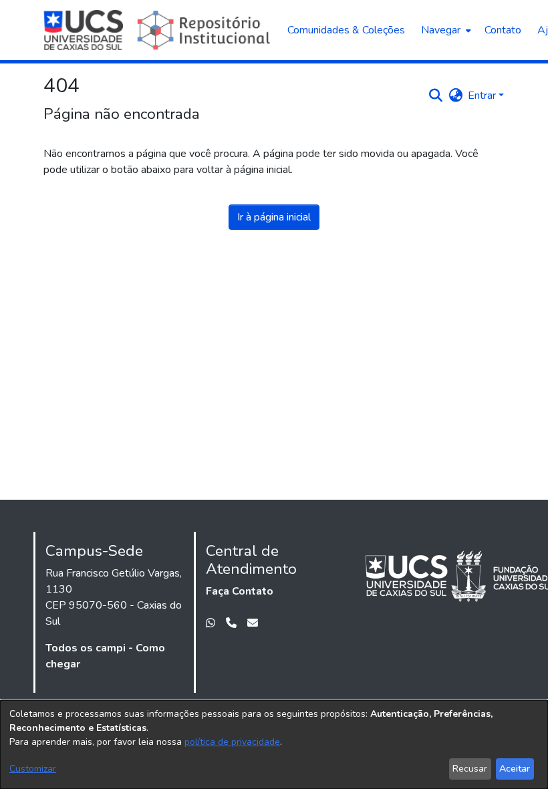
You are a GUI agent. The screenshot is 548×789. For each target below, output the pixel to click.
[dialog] (274, 744)
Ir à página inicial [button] (274, 217)
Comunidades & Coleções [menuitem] (346, 30)
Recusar (469, 768)
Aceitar (514, 768)
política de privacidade (232, 742)
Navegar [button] (440, 30)
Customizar (32, 768)
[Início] (158, 30)
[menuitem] (444, 30)
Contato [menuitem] (503, 30)
